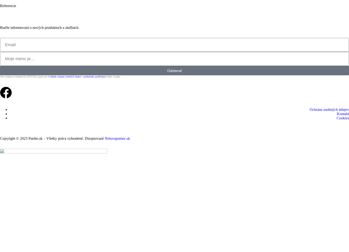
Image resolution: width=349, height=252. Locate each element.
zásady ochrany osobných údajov (65, 76)
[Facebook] (6, 93)
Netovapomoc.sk (117, 138)
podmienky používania (94, 76)
